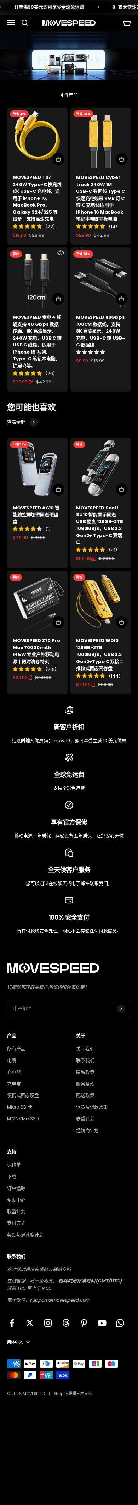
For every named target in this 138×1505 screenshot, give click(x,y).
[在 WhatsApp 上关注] (120, 1323)
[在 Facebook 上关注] (12, 1323)
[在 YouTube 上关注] (102, 1323)
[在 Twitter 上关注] (30, 1323)
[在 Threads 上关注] (66, 1323)
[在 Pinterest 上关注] (84, 1323)
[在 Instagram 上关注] (48, 1323)
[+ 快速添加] (58, 159)
